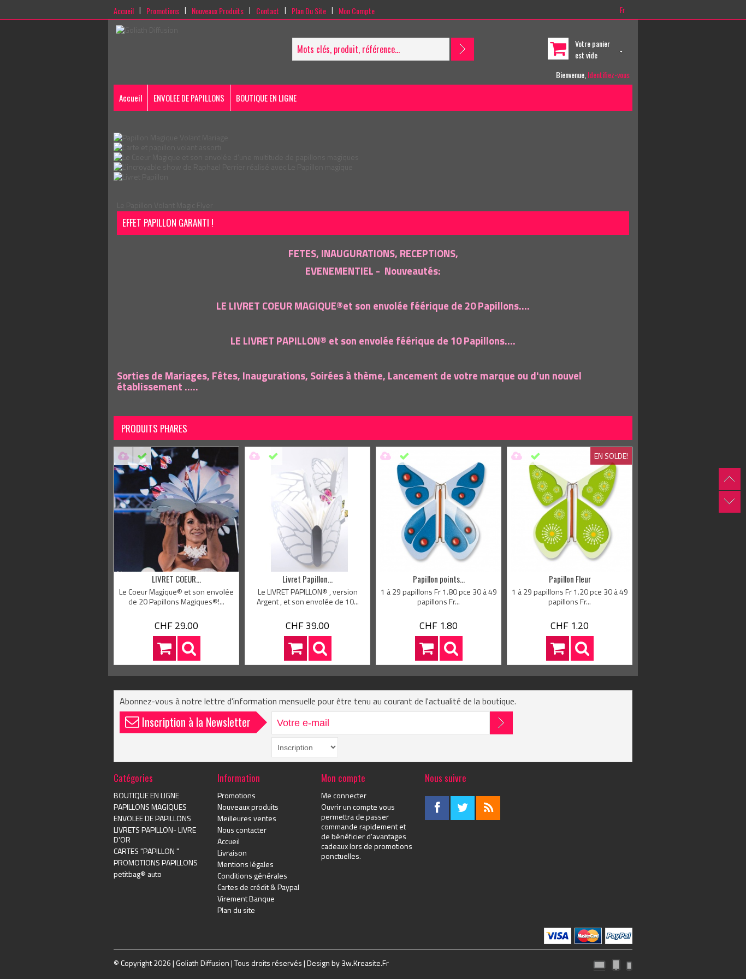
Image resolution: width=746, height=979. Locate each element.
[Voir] (188, 648)
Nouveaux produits (218, 10)
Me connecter (343, 795)
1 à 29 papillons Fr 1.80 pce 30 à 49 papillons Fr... (439, 596)
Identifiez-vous (609, 74)
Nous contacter (242, 830)
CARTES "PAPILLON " (146, 851)
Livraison (232, 853)
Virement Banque (246, 899)
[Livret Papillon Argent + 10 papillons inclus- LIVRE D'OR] (307, 509)
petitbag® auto (138, 874)
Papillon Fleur (570, 579)
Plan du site (309, 10)
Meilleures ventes (246, 818)
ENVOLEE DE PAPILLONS (188, 98)
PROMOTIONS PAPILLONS (156, 863)
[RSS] (488, 808)
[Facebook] (437, 808)
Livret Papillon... (307, 579)
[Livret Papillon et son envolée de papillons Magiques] (141, 176)
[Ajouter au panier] (164, 648)
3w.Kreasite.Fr (365, 963)
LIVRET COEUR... (176, 579)
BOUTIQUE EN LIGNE (266, 98)
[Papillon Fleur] (569, 509)
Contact (267, 10)
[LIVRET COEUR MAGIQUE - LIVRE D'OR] (176, 509)
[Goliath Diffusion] (147, 30)
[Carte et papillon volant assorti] (167, 147)
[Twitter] (463, 808)
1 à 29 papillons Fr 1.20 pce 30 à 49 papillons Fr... (570, 596)
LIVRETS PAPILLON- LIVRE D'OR (155, 835)
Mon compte (357, 10)
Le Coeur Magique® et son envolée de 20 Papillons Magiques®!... (176, 596)
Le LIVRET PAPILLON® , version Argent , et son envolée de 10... (308, 596)
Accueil (124, 10)
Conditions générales (252, 876)
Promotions (162, 10)
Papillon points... (439, 579)
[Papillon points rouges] (438, 509)
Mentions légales (245, 864)
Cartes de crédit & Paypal (258, 887)
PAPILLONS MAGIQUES (150, 807)
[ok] (501, 722)
